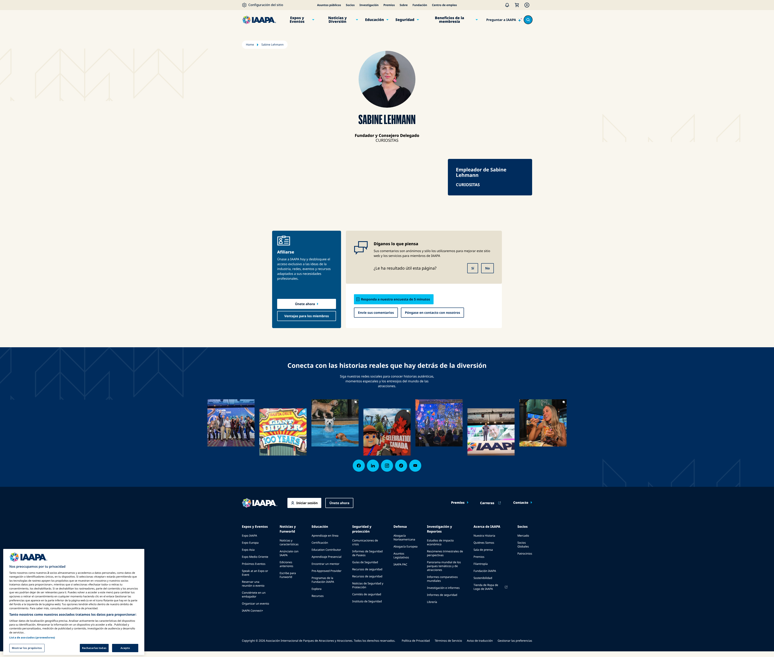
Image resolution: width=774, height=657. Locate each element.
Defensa (400, 526)
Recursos (318, 596)
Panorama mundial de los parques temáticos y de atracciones (444, 566)
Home (250, 45)
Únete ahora (305, 304)
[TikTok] (401, 466)
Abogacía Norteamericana (404, 537)
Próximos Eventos (253, 564)
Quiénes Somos (483, 543)
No (487, 268)
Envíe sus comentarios (376, 312)
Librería (432, 602)
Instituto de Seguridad (367, 601)
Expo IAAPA (249, 536)
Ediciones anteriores (286, 564)
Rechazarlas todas (94, 648)
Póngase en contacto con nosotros (432, 312)
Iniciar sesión (307, 503)
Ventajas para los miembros (306, 316)
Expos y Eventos (297, 20)
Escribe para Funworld (288, 575)
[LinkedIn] (373, 466)
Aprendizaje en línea (325, 536)
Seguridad (404, 19)
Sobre (404, 5)
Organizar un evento (255, 604)
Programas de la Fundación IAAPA (323, 580)
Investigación (369, 5)
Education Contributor (326, 550)
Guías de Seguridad (365, 562)
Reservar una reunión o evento (253, 584)
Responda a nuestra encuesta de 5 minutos (395, 299)
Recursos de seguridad (367, 569)
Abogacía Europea (405, 547)
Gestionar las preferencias (515, 641)
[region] (73, 602)
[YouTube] (415, 466)
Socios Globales (523, 545)
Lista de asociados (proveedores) (32, 637)
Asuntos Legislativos (401, 555)
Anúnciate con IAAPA (289, 553)
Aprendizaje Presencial (326, 557)
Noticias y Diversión (337, 20)
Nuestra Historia (484, 536)
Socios (350, 5)
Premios (389, 5)
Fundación (419, 5)
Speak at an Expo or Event (255, 573)
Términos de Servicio (448, 641)
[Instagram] (387, 466)
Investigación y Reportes (439, 529)
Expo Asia (248, 550)
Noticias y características (289, 542)
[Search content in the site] (528, 20)
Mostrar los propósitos (27, 648)
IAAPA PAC (400, 564)
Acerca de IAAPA (486, 526)
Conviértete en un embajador (253, 595)
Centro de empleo (444, 5)
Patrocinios (524, 554)
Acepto (125, 648)
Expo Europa (250, 543)
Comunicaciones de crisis (365, 542)
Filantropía (480, 564)
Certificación (320, 543)
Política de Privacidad (416, 641)
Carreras (487, 503)
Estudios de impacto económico (440, 542)
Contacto (520, 503)
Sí (472, 268)
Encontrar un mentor (325, 564)
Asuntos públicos (329, 5)
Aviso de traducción (480, 641)
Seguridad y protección (361, 529)
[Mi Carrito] (517, 5)
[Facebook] (359, 466)
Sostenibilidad (482, 578)
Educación (374, 19)
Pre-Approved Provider (327, 571)
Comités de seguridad (366, 594)
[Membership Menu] (527, 5)
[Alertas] (507, 5)
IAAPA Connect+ (252, 611)
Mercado (523, 536)
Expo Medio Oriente (255, 557)
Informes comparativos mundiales (442, 579)
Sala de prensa (483, 550)
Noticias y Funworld (288, 529)
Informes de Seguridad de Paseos (367, 553)
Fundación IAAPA (484, 571)
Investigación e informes (443, 588)
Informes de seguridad (442, 595)
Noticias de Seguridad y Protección (367, 585)
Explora (316, 589)
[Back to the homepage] (259, 503)
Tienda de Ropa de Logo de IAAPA (485, 587)
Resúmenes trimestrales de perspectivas (445, 553)
